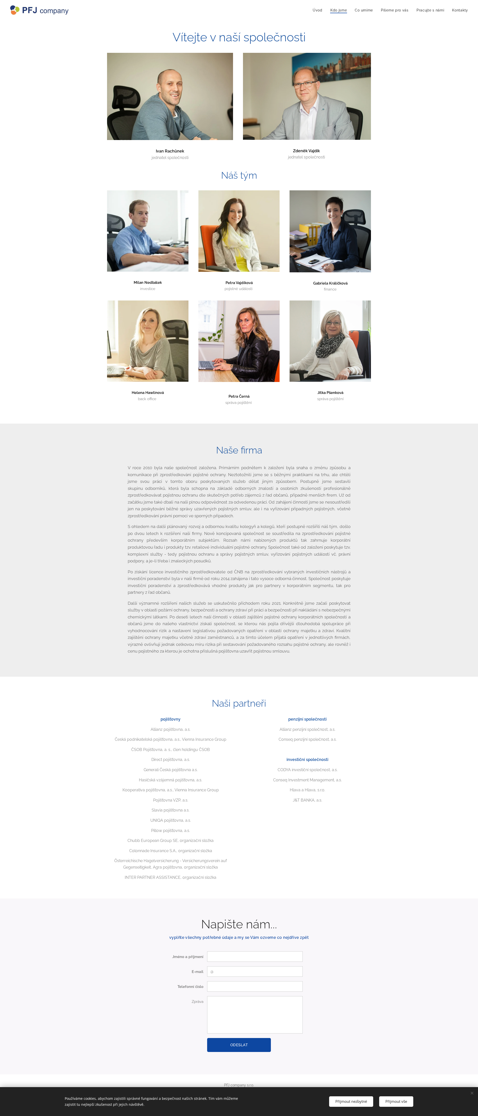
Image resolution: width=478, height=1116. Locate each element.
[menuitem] (318, 10)
